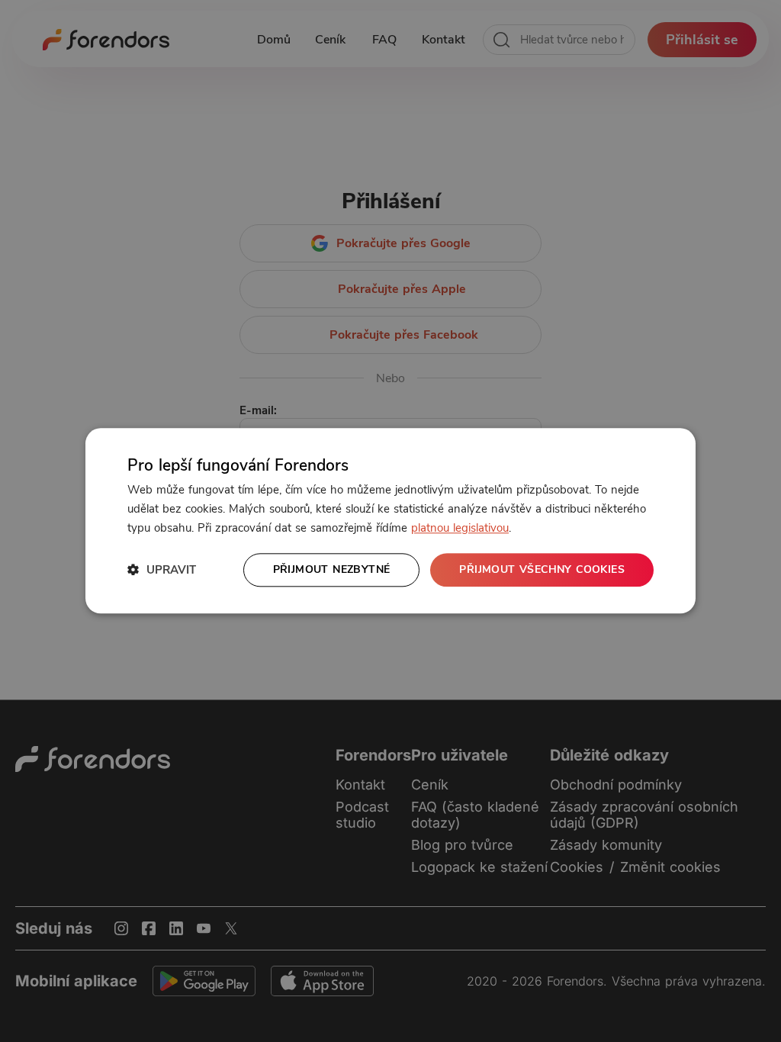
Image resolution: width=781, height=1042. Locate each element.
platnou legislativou (460, 527)
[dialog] (390, 520)
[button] (161, 570)
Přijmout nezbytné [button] (331, 569)
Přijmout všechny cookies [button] (542, 569)
